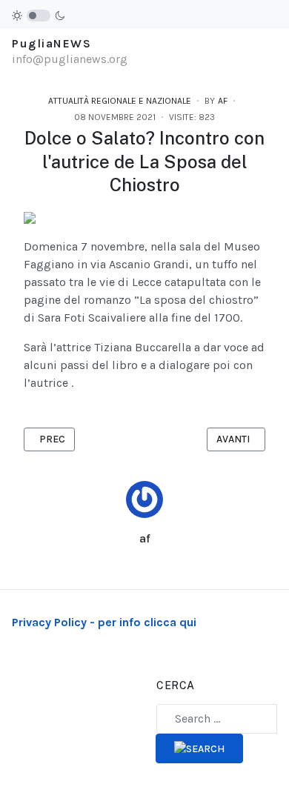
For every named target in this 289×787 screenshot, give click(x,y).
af (144, 538)
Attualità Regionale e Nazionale (119, 101)
